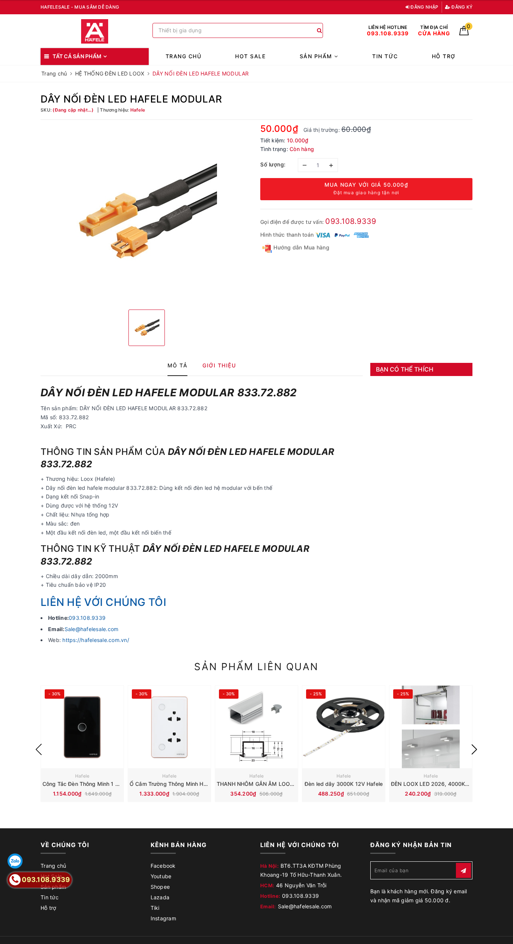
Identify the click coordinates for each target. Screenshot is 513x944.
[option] (147, 214)
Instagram (163, 918)
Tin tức (385, 56)
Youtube (161, 876)
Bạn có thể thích (405, 369)
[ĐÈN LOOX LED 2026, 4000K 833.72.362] (430, 727)
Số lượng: (273, 164)
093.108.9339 (350, 221)
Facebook (163, 865)
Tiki (155, 908)
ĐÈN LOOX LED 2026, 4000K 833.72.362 (444, 784)
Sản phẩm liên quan (256, 666)
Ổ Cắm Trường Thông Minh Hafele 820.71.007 (188, 784)
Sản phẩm (317, 56)
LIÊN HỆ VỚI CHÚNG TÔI (103, 602)
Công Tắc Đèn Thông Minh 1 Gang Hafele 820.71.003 (109, 784)
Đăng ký (461, 7)
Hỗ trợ (444, 56)
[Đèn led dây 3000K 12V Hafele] (343, 727)
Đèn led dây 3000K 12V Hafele (344, 784)
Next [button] (474, 749)
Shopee (160, 887)
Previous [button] (38, 749)
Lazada (160, 897)
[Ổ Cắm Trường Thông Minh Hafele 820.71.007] (169, 727)
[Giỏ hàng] (464, 33)
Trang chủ (184, 56)
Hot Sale (250, 56)
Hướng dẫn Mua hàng (300, 247)
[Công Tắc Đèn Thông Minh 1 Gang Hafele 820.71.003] (82, 727)
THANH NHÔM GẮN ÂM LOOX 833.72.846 (271, 784)
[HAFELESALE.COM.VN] (94, 31)
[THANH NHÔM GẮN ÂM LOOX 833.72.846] (256, 727)
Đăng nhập (424, 7)
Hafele (82, 776)
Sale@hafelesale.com (92, 629)
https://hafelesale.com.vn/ (95, 640)
